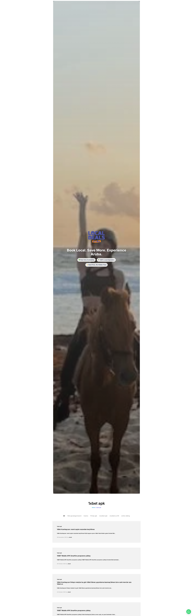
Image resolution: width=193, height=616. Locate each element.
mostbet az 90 (114, 516)
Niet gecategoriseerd (74, 516)
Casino (86, 516)
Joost (70, 537)
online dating (125, 516)
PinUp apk (93, 516)
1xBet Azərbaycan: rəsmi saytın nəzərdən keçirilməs (76, 529)
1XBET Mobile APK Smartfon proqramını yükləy (74, 556)
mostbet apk (103, 516)
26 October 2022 (61, 563)
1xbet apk (59, 526)
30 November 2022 (62, 537)
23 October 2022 (61, 592)
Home (93, 507)
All (64, 516)
